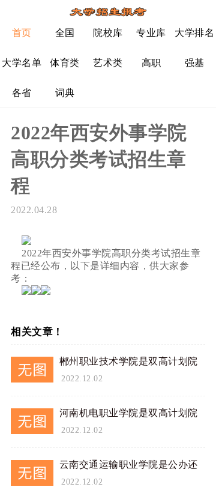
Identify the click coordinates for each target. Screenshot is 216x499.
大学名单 (21, 63)
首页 (22, 33)
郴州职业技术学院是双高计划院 (128, 361)
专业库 (151, 33)
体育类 (65, 63)
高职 (151, 63)
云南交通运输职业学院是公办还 (128, 464)
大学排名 (194, 33)
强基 (195, 63)
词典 (65, 93)
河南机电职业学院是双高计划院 (128, 413)
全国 (65, 33)
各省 (22, 93)
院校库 (108, 33)
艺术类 (108, 63)
